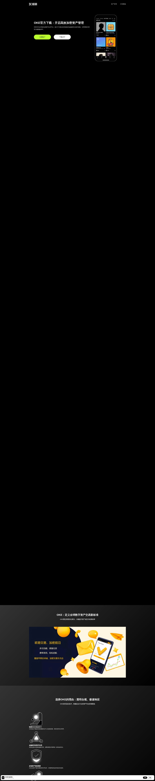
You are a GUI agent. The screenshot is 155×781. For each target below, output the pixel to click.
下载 (150, 777)
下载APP (62, 37)
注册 (145, 777)
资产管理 (114, 4)
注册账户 (42, 37)
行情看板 (123, 4)
